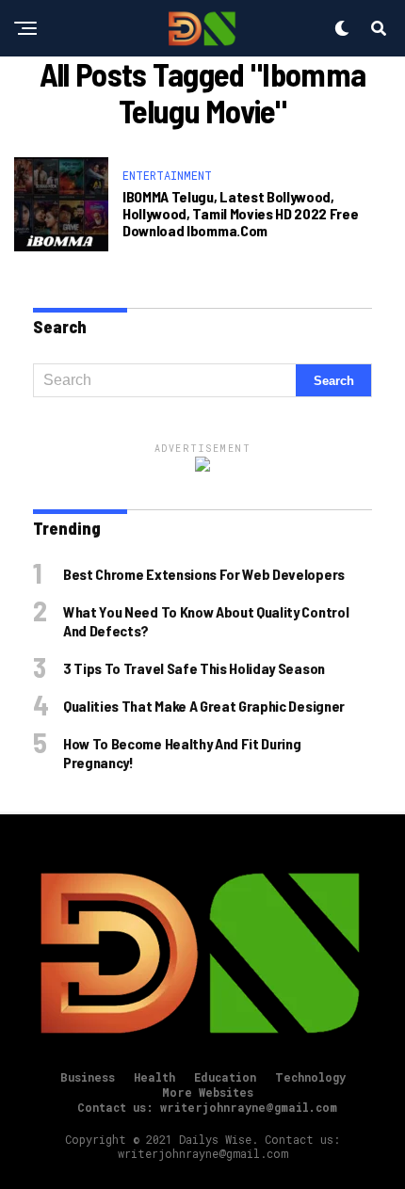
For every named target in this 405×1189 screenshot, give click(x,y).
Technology (310, 1077)
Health (154, 1077)
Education (225, 1077)
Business (87, 1077)
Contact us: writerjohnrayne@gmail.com (207, 1107)
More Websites (207, 1092)
